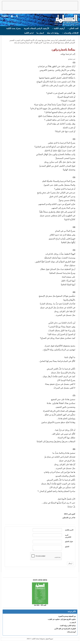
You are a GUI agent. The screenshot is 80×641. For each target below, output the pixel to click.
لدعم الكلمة (28, 33)
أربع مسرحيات (71, 632)
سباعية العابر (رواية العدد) (68, 625)
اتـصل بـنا (40, 33)
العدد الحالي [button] (73, 28)
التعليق (67, 546)
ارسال (70, 563)
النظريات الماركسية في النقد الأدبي (65, 628)
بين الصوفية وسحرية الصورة (67, 616)
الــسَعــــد (73, 622)
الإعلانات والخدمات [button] (70, 33)
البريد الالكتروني (68, 536)
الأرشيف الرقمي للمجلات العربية (36, 28)
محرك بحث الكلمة (13, 28)
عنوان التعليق (69, 541)
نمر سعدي (71, 59)
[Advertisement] (40, 5)
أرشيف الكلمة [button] (59, 28)
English (5, 16)
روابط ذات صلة (53, 33)
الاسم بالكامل (69, 530)
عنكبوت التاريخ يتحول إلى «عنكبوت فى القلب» (62, 619)
